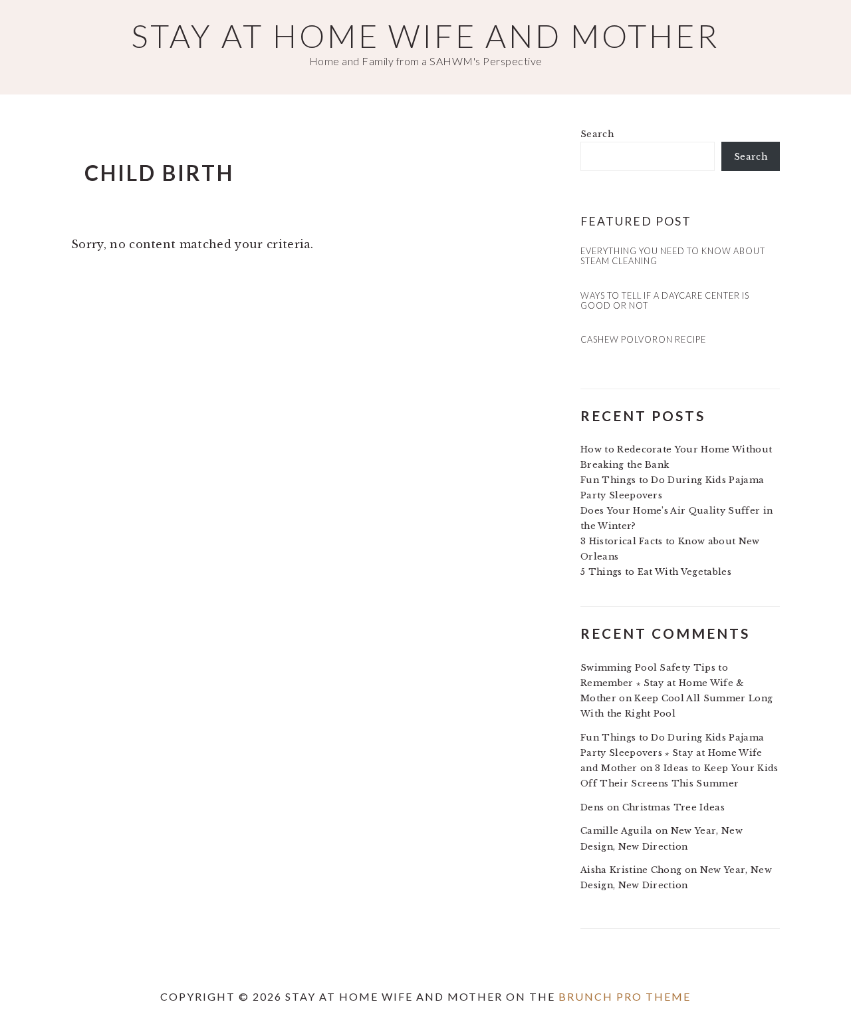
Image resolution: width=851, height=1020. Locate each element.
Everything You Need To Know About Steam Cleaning (672, 256)
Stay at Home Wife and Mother (425, 36)
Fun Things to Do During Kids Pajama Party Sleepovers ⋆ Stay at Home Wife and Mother (672, 753)
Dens (592, 807)
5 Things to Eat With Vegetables (655, 572)
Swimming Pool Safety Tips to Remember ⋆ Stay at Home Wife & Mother (662, 683)
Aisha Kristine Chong (630, 870)
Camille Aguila (616, 831)
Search (597, 134)
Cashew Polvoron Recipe (643, 339)
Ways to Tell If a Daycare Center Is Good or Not (664, 300)
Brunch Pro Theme (624, 996)
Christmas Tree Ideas (673, 807)
